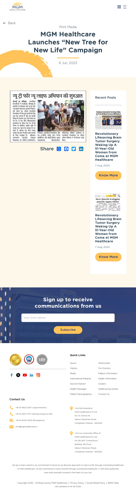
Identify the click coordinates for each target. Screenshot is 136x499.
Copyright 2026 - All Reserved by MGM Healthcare (42, 483)
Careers (102, 384)
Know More (108, 175)
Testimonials (104, 363)
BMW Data (113, 483)
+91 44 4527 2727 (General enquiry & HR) (34, 414)
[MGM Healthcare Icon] (38, 360)
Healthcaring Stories (108, 389)
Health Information (107, 379)
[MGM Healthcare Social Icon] (12, 375)
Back (12, 23)
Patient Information (107, 374)
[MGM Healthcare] (19, 7)
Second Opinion (78, 384)
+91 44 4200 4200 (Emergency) (30, 420)
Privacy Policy (77, 483)
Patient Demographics (81, 394)
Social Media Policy (96, 483)
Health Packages (78, 389)
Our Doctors (104, 368)
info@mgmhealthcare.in (26, 427)
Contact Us (103, 394)
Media (73, 374)
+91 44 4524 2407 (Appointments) (31, 408)
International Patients (80, 379)
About (73, 363)
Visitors (73, 368)
